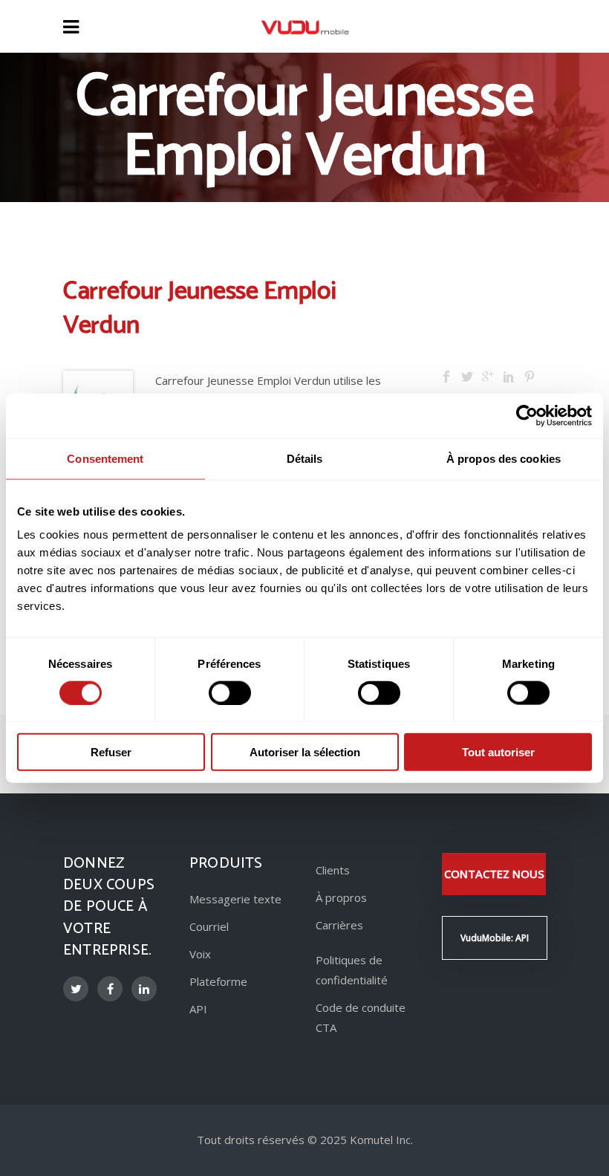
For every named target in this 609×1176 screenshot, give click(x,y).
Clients (333, 869)
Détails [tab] (305, 458)
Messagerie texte (235, 898)
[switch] (230, 692)
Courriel (209, 926)
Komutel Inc (380, 1139)
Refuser (111, 752)
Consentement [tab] (105, 458)
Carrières (339, 924)
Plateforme (218, 981)
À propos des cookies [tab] (503, 458)
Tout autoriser (498, 752)
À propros (341, 897)
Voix (200, 953)
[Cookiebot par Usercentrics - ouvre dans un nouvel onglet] (527, 415)
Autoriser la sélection (305, 752)
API (198, 1008)
